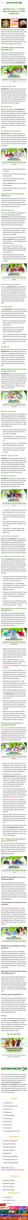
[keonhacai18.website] (14, 2)
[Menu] (2, 3)
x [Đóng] (3, 1204)
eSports (3, 127)
